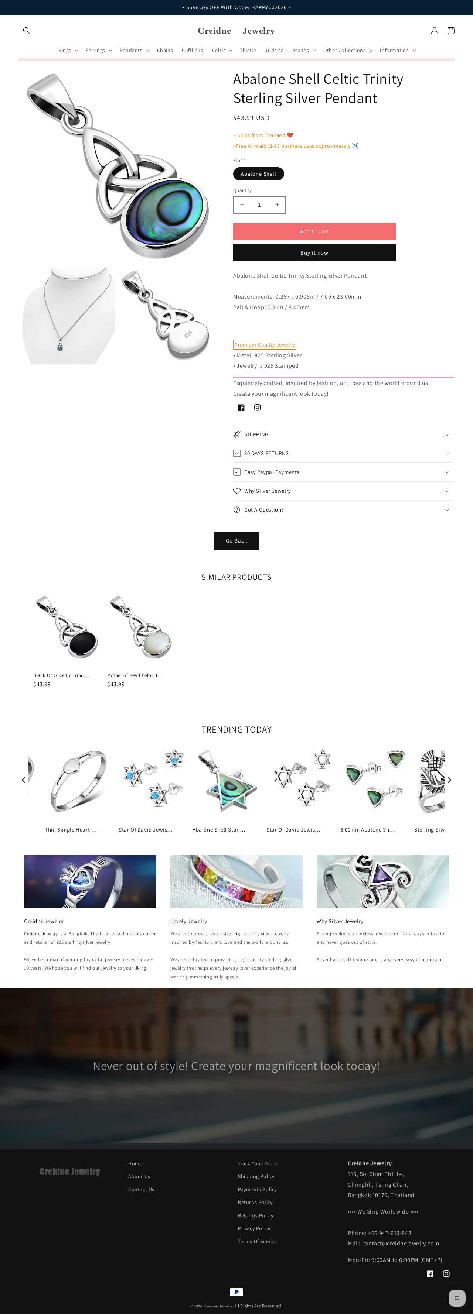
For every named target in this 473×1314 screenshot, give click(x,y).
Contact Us (141, 1189)
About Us (139, 1176)
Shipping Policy (256, 1176)
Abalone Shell (258, 174)
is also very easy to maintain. (411, 959)
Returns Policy (255, 1202)
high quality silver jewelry (261, 934)
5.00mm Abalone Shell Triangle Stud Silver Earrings (368, 829)
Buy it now (314, 252)
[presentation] (23, 780)
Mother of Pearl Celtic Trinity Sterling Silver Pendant (135, 675)
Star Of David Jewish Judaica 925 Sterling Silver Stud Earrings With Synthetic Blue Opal (146, 829)
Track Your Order (258, 1163)
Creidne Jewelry (41, 934)
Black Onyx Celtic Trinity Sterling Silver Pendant (61, 675)
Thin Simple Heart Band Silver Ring (72, 829)
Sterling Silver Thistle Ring (442, 829)
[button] (26, 31)
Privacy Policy (254, 1228)
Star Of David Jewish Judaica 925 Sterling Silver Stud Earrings (294, 829)
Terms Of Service (257, 1241)
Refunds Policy (255, 1215)
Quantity (242, 190)
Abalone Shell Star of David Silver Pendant (220, 829)
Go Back (236, 540)
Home (135, 1163)
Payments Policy (257, 1189)
